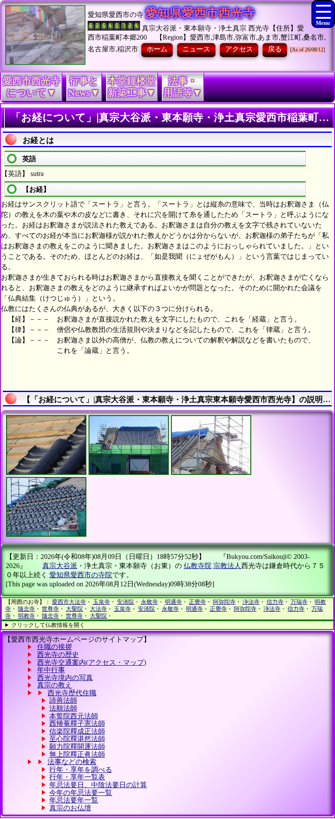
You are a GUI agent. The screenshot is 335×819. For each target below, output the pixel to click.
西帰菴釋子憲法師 (77, 723)
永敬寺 (149, 602)
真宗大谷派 (59, 565)
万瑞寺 (299, 602)
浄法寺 (251, 602)
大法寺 (98, 609)
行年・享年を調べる (80, 769)
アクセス (239, 49)
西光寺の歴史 (58, 654)
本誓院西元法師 (73, 716)
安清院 (125, 602)
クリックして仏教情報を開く (48, 625)
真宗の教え (54, 685)
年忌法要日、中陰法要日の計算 (98, 785)
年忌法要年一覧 (73, 800)
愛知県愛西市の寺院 (80, 575)
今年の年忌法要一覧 (80, 792)
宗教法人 (227, 565)
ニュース (196, 49)
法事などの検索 (72, 761)
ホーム (157, 49)
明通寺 (173, 602)
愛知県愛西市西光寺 (200, 13)
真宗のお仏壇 (70, 808)
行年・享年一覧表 (77, 777)
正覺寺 (197, 602)
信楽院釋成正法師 (77, 731)
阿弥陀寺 (224, 602)
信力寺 (275, 602)
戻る (275, 49)
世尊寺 (50, 609)
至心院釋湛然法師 (77, 738)
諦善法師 (63, 700)
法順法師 (63, 708)
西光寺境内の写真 (65, 677)
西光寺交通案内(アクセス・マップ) (91, 662)
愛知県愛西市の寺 (116, 14)
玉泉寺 (101, 602)
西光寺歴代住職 (72, 693)
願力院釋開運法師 (77, 746)
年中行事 (51, 669)
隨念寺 (26, 609)
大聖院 (74, 609)
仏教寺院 (198, 565)
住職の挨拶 (54, 646)
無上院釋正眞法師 (77, 754)
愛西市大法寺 (69, 602)
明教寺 (26, 616)
